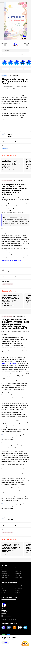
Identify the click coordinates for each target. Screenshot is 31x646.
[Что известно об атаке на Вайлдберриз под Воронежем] (22, 62)
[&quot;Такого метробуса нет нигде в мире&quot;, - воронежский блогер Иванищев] (4, 62)
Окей (5, 642)
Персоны (17, 592)
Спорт (17, 570)
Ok (14, 627)
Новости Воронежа (7, 180)
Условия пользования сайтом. (9, 599)
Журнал (4, 590)
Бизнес (3, 587)
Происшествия (5, 575)
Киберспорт (18, 588)
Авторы (17, 575)
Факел (13, 55)
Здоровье (18, 587)
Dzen (20, 627)
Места (17, 590)
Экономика (5, 577)
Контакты (4, 613)
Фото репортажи (20, 585)
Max (3, 627)
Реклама (4, 610)
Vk (9, 627)
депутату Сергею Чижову (9, 363)
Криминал (18, 571)
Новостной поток (9, 155)
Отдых (3, 592)
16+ (2, 608)
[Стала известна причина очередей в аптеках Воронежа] (10, 62)
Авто (12, 69)
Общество (4, 571)
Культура (4, 570)
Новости (4, 55)
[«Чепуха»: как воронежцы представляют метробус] (28, 62)
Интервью (4, 573)
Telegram (25, 627)
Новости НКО (19, 577)
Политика (18, 568)
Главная (6, 69)
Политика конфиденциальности (9, 597)
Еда (3, 585)
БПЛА (21, 55)
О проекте (4, 611)
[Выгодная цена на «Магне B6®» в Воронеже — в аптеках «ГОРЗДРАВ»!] (16, 62)
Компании (18, 573)
